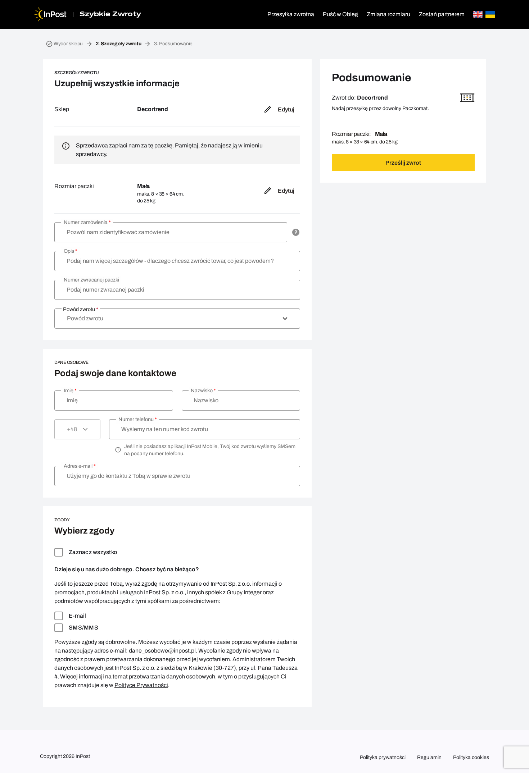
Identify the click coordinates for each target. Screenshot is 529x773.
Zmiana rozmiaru (388, 14)
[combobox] (177, 318)
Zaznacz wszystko (93, 552)
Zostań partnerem (442, 14)
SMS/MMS (83, 628)
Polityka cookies (471, 757)
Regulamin (429, 757)
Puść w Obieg (340, 14)
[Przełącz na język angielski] (478, 14)
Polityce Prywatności (141, 685)
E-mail (77, 616)
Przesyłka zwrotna (290, 14)
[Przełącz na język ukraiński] (490, 14)
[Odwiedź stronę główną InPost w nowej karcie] (50, 14)
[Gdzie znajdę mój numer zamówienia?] (295, 232)
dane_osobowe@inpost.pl (162, 651)
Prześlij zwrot (403, 163)
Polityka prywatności (383, 757)
